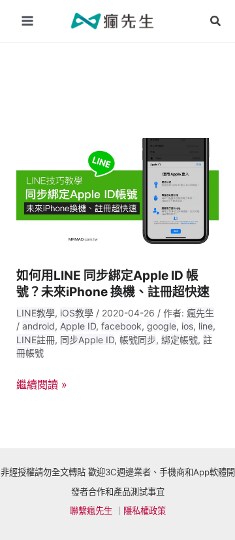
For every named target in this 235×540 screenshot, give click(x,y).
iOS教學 (76, 312)
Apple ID (78, 325)
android (38, 325)
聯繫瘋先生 (91, 510)
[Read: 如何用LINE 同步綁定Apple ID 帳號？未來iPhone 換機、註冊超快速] (117, 193)
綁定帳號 (179, 339)
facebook (121, 325)
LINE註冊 (35, 339)
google (161, 325)
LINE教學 (35, 312)
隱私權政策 (144, 510)
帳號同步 (137, 339)
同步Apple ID (87, 339)
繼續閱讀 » (41, 385)
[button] (216, 21)
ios (187, 325)
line (205, 325)
